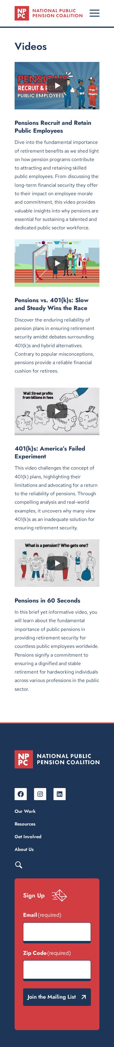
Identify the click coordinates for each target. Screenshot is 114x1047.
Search (18, 864)
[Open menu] (94, 13)
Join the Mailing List (52, 997)
